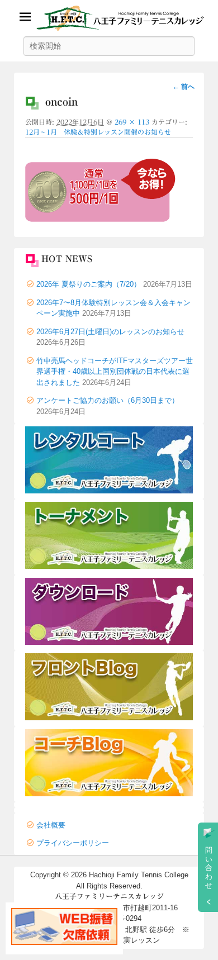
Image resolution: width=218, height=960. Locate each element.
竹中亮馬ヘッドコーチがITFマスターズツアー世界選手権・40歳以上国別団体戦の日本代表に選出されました (114, 372)
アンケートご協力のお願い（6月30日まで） (107, 400)
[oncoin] (100, 219)
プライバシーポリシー (72, 843)
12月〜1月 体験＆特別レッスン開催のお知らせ (98, 132)
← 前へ (184, 87)
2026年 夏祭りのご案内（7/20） (88, 284)
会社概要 (50, 825)
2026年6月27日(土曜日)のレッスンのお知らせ (110, 331)
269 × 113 (132, 121)
